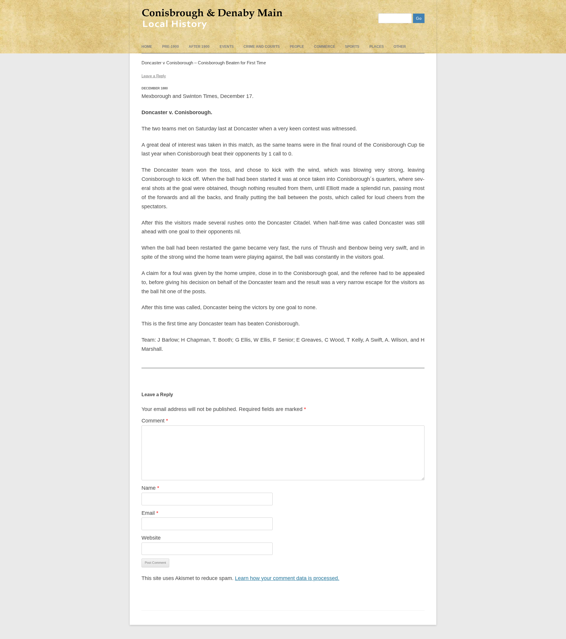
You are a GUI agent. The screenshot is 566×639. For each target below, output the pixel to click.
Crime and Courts (261, 47)
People (297, 47)
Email (150, 513)
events (227, 47)
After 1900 (199, 47)
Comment (155, 421)
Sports (352, 47)
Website (151, 538)
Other (400, 47)
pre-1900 (170, 47)
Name (150, 488)
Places (376, 47)
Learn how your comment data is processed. (287, 578)
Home (147, 47)
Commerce (324, 47)
